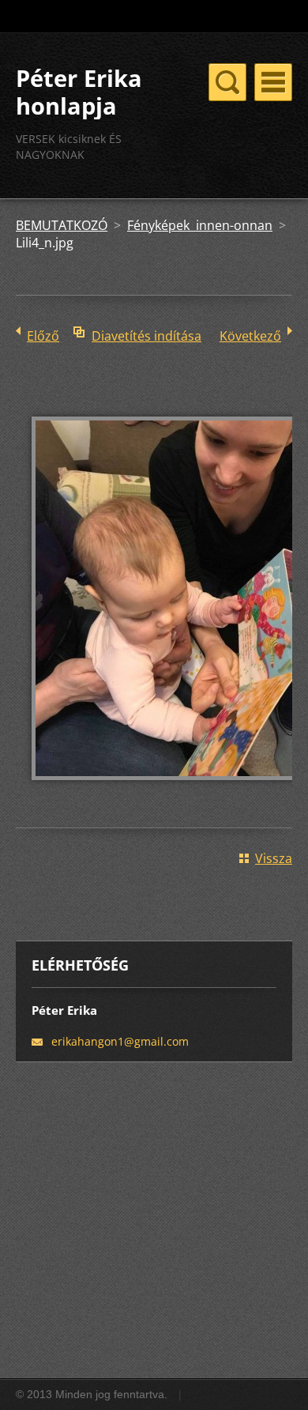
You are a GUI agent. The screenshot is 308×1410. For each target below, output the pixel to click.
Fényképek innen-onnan (199, 225)
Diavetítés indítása (146, 336)
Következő (250, 336)
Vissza (273, 858)
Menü (273, 82)
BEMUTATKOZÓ (61, 225)
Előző (43, 336)
